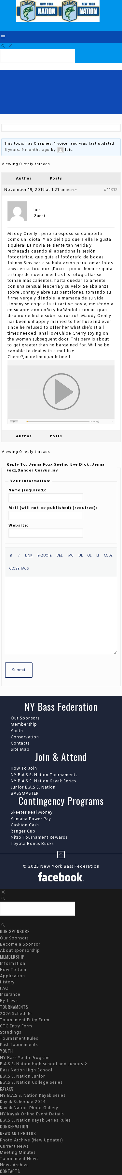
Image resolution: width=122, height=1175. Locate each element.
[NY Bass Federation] (58, 21)
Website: (18, 526)
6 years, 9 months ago (27, 150)
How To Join (24, 768)
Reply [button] (72, 190)
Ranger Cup (23, 831)
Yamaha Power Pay (31, 819)
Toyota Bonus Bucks (32, 843)
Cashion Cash (25, 825)
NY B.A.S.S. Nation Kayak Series (43, 781)
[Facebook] (61, 878)
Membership (24, 724)
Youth (17, 731)
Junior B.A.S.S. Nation (33, 787)
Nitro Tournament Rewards (39, 837)
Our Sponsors (25, 718)
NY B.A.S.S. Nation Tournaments (44, 775)
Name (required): (27, 490)
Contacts (20, 743)
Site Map (20, 749)
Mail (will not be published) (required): (52, 508)
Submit (18, 670)
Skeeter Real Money (32, 812)
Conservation (25, 737)
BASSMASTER (25, 793)
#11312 (111, 190)
